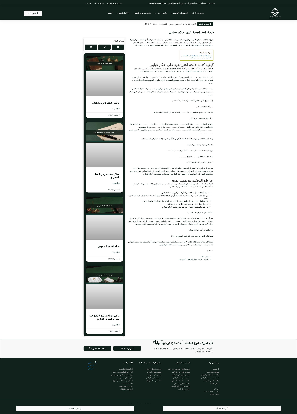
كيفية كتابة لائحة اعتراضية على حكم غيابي (195, 55)
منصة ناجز (204, 256)
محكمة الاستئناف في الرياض (170, 245)
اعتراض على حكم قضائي (193, 71)
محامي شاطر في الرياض (165, 89)
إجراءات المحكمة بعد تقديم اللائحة (199, 58)
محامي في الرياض (204, 24)
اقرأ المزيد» (116, 108)
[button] (118, 47)
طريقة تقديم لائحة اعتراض (203, 45)
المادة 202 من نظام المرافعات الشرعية (193, 259)
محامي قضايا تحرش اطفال (105, 102)
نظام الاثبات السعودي (108, 246)
